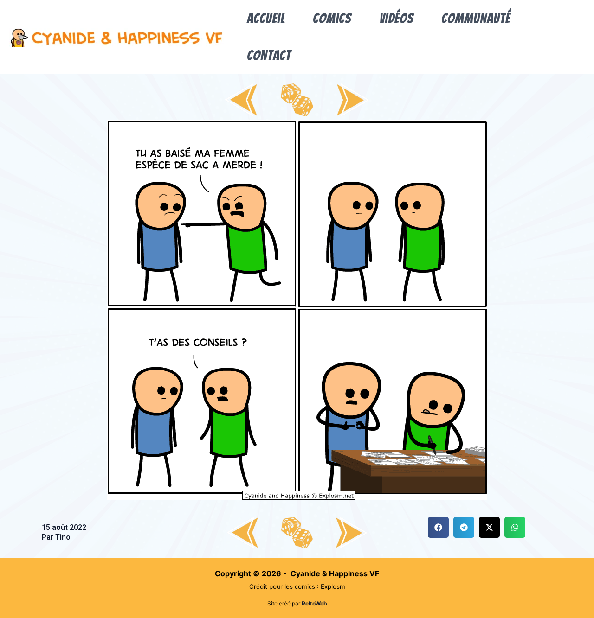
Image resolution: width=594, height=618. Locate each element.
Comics (332, 18)
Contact (269, 55)
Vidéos (396, 18)
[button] (438, 527)
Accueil (266, 18)
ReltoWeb (314, 603)
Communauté (475, 18)
